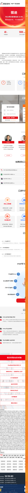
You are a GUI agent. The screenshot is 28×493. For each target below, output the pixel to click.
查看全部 (2, 452)
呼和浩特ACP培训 (18, 429)
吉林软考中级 (3, 438)
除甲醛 (8, 416)
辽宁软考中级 (13, 445)
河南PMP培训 (9, 443)
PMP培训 (24, 416)
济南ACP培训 (12, 442)
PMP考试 (22, 418)
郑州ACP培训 (15, 426)
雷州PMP (3, 461)
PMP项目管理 (11, 449)
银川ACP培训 (9, 425)
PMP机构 (9, 438)
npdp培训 (15, 443)
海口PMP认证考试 (20, 422)
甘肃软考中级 (24, 439)
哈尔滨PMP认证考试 (6, 412)
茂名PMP (9, 466)
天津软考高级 (10, 429)
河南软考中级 (13, 416)
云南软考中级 (10, 424)
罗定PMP (15, 464)
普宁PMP (9, 464)
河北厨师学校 (17, 418)
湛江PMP (3, 466)
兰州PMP (18, 442)
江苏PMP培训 (18, 449)
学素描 (4, 435)
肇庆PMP (15, 466)
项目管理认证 (17, 424)
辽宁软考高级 (22, 419)
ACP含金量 (23, 415)
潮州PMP (9, 469)
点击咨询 (8, 155)
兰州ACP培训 (8, 421)
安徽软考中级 (11, 436)
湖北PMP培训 (10, 415)
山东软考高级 (22, 432)
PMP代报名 (6, 442)
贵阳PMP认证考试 (4, 414)
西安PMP (22, 448)
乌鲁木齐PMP (14, 421)
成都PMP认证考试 (18, 431)
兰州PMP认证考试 (11, 411)
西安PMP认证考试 (10, 439)
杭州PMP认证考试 (9, 418)
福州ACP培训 (19, 411)
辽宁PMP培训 (18, 439)
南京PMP (20, 438)
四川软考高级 (16, 441)
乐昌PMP (25, 458)
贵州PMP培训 (10, 446)
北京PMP (9, 433)
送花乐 (7, 422)
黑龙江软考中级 (22, 433)
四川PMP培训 (15, 433)
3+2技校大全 (9, 419)
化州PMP (21, 461)
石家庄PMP (14, 412)
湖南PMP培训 (12, 448)
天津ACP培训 (12, 414)
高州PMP (15, 461)
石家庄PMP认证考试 (15, 435)
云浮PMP (21, 469)
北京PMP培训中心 (19, 436)
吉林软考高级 (14, 438)
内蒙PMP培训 (10, 431)
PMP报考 (20, 426)
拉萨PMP (4, 426)
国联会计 (8, 435)
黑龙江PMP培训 (8, 441)
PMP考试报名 (19, 414)
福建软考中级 (3, 415)
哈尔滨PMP (15, 425)
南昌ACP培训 (15, 419)
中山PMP (3, 469)
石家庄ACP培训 (6, 445)
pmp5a (6, 436)
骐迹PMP (18, 448)
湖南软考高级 (3, 411)
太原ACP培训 (20, 412)
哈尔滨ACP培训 (21, 443)
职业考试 (3, 422)
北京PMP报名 (15, 432)
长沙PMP (20, 421)
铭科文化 (3, 443)
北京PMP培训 (17, 428)
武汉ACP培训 (17, 415)
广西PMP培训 (3, 446)
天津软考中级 (13, 422)
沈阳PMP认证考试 (18, 446)
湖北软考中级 (3, 429)
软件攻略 (9, 426)
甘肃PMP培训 (4, 449)
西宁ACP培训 (3, 416)
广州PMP (25, 438)
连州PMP (3, 464)
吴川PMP (9, 461)
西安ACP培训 (3, 428)
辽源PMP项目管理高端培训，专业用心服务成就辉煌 (10, 3)
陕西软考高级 (10, 428)
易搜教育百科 (22, 441)
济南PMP (19, 416)
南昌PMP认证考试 (4, 448)
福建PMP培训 (20, 445)
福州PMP (25, 411)
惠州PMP (21, 466)
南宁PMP (4, 433)
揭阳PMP (15, 469)
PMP (24, 426)
